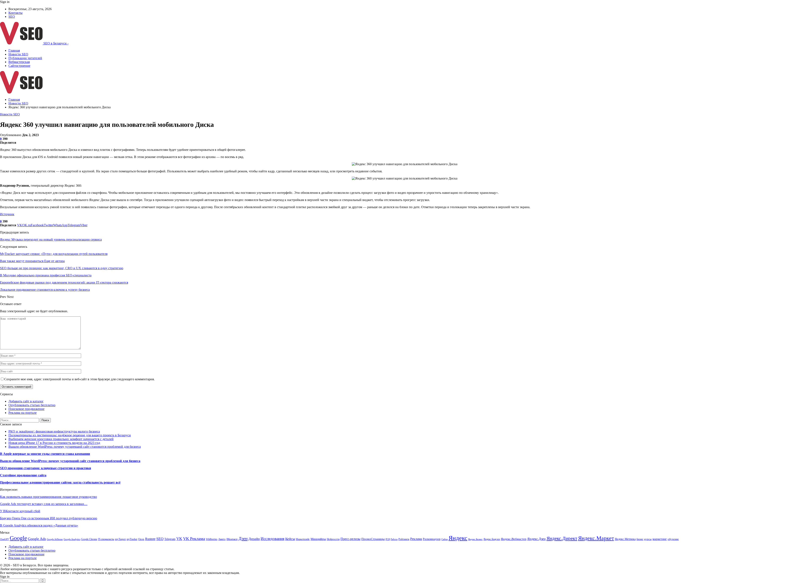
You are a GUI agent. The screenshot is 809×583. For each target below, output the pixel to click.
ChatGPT (4, 539)
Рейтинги (403, 539)
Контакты (15, 13)
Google (18, 538)
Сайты (444, 539)
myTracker (132, 539)
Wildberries (211, 539)
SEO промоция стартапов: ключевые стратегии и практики (45, 468)
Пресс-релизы (350, 539)
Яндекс (458, 538)
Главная (14, 50)
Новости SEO (18, 54)
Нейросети (333, 539)
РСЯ (388, 539)
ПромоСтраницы (373, 539)
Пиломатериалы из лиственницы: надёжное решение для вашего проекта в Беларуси (69, 435)
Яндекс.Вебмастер (513, 539)
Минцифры (318, 539)
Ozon (141, 539)
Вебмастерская (19, 62)
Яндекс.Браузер (492, 539)
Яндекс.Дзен (536, 539)
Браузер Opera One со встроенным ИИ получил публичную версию (48, 518)
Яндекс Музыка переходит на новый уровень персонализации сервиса (51, 239)
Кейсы (290, 539)
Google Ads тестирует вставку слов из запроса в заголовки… (43, 504)
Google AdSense (55, 539)
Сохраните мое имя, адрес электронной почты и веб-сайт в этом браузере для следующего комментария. (79, 379)
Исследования (272, 538)
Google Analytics (72, 539)
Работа (394, 539)
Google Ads (37, 539)
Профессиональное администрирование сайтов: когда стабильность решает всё (60, 482)
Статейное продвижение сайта (23, 475)
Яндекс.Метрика (625, 539)
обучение (673, 539)
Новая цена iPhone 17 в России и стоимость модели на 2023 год (54, 443)
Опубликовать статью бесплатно (31, 405)
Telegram (169, 539)
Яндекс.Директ (561, 538)
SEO (11, 16)
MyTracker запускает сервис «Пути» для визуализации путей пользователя (53, 254)
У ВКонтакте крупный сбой (20, 511)
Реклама (416, 539)
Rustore (150, 539)
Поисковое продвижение (26, 409)
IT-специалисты (106, 539)
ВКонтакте (232, 539)
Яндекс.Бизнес (475, 539)
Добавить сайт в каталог (26, 401)
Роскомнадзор (432, 539)
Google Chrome (89, 539)
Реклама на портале (22, 412)
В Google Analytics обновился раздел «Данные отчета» (39, 525)
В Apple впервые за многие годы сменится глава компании (45, 454)
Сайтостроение (19, 65)
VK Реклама (194, 538)
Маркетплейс (303, 539)
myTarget (120, 539)
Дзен (243, 538)
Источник (7, 214)
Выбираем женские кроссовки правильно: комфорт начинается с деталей (61, 439)
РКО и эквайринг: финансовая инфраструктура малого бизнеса (54, 431)
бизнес (639, 539)
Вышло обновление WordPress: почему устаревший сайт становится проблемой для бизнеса (74, 446)
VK (179, 538)
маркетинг (659, 539)
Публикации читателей (25, 58)
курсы (648, 539)
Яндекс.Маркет (596, 538)
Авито (222, 539)
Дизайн (254, 539)
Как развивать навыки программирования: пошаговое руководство (48, 497)
